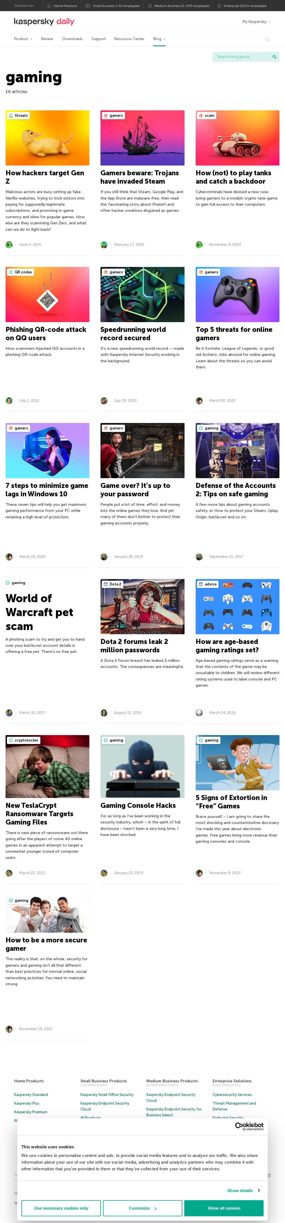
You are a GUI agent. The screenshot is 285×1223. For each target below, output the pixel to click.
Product (21, 39)
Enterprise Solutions (232, 1081)
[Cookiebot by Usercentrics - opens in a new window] (239, 1126)
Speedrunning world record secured (133, 333)
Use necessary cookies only (61, 1208)
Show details (240, 1190)
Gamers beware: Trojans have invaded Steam (139, 177)
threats (21, 115)
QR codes (23, 272)
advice (210, 584)
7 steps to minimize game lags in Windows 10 (47, 490)
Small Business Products (103, 1081)
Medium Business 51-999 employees (182, 6)
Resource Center (129, 39)
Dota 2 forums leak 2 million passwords (134, 646)
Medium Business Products (172, 1081)
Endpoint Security (228, 1118)
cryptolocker (26, 740)
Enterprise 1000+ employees (245, 6)
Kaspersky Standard (31, 1095)
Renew (47, 39)
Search (274, 57)
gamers (116, 115)
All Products (90, 1118)
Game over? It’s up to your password (135, 490)
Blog (157, 39)
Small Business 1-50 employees (116, 6)
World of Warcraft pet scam (39, 612)
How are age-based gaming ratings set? (227, 646)
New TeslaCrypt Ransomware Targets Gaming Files (39, 813)
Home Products (65, 6)
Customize (139, 1208)
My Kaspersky (254, 21)
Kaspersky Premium (30, 1112)
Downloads (72, 39)
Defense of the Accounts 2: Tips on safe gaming (236, 490)
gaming (211, 428)
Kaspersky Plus (26, 1103)
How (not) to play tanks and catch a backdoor (233, 177)
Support (98, 39)
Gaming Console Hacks (138, 805)
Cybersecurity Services (232, 1095)
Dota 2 (115, 584)
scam (209, 115)
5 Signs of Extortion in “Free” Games (231, 802)
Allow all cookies (224, 1208)
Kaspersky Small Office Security (107, 1095)
